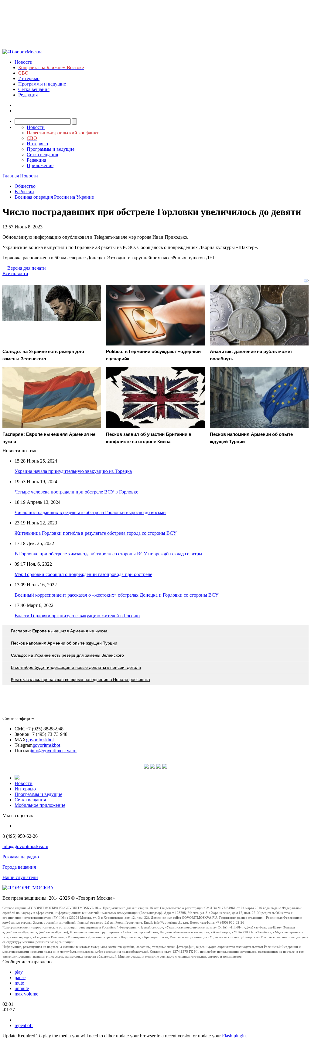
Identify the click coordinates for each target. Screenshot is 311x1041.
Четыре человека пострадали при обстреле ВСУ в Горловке (76, 491)
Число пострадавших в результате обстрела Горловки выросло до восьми (90, 512)
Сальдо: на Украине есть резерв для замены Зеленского (67, 655)
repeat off (24, 1025)
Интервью (28, 78)
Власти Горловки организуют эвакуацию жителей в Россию (77, 615)
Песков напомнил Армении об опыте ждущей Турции (64, 643)
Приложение (40, 165)
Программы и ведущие (42, 83)
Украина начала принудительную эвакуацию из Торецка (73, 471)
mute (19, 982)
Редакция (28, 94)
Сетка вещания (34, 89)
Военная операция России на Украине (54, 197)
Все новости (15, 273)
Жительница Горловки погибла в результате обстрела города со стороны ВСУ (95, 533)
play (19, 972)
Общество (25, 186)
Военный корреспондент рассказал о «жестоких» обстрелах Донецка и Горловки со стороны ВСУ (116, 595)
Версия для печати (26, 268)
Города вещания (19, 867)
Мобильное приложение (40, 805)
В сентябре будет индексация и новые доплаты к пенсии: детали (76, 667)
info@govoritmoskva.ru (54, 750)
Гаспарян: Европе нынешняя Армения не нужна (59, 630)
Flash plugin (234, 1035)
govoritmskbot (40, 739)
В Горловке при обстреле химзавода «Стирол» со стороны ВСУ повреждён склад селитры (108, 553)
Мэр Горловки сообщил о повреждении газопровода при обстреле (83, 574)
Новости (23, 62)
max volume (26, 993)
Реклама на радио (20, 856)
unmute (22, 988)
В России (24, 191)
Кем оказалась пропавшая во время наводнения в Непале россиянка (80, 679)
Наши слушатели (20, 877)
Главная (10, 175)
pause (20, 977)
